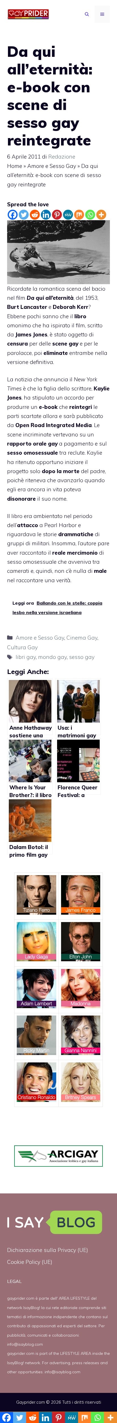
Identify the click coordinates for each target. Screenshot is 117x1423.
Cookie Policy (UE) (29, 1261)
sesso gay (82, 657)
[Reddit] (35, 215)
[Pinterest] (57, 215)
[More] (101, 215)
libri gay (26, 657)
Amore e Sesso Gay (51, 166)
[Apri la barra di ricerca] (87, 14)
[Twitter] (24, 215)
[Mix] (79, 215)
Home (14, 166)
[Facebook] (13, 215)
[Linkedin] (46, 215)
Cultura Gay (22, 647)
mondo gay (52, 657)
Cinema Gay (81, 637)
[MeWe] (68, 215)
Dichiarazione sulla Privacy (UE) (47, 1250)
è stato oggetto (68, 334)
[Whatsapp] (90, 215)
